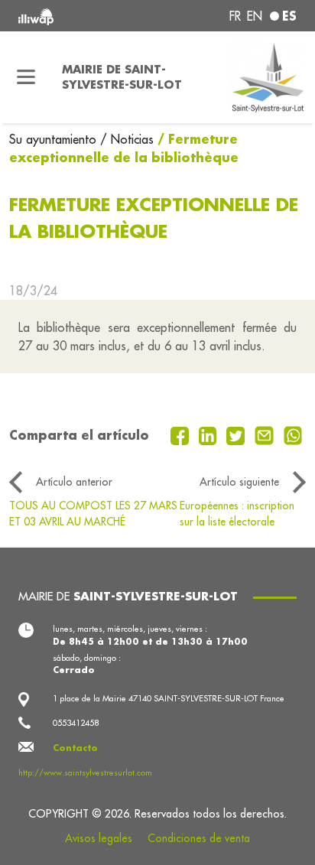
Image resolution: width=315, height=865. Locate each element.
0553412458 (76, 722)
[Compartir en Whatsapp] (293, 434)
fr (235, 16)
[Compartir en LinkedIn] (210, 434)
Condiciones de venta (199, 838)
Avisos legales (98, 838)
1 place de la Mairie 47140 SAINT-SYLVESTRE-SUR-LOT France (168, 698)
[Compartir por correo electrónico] (266, 434)
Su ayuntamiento (54, 139)
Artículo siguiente (239, 482)
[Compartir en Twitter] (237, 434)
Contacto (75, 748)
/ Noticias (127, 139)
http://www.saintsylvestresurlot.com (85, 772)
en (254, 16)
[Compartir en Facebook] (181, 434)
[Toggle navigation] (26, 77)
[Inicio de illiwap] (71, 15)
